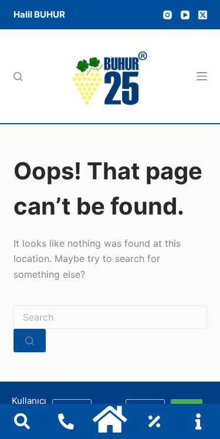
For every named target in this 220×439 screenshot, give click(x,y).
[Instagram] (167, 15)
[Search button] (29, 340)
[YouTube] (185, 15)
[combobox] (110, 317)
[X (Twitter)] (202, 15)
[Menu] (202, 76)
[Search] (17, 76)
